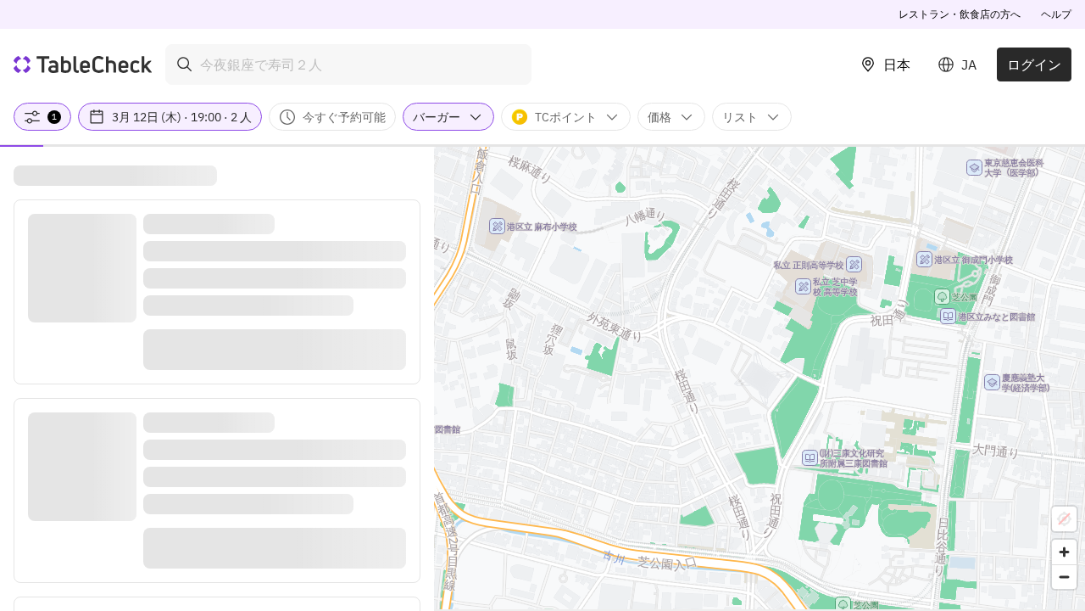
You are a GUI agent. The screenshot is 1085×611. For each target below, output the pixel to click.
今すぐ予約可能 (344, 117)
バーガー (436, 117)
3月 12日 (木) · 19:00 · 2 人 (182, 117)
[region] (759, 378)
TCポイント (566, 117)
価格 (659, 117)
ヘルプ (1056, 14)
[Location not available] (1064, 519)
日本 (896, 64)
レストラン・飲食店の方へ (960, 14)
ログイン (1034, 64)
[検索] (184, 64)
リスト (740, 117)
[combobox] (348, 64)
